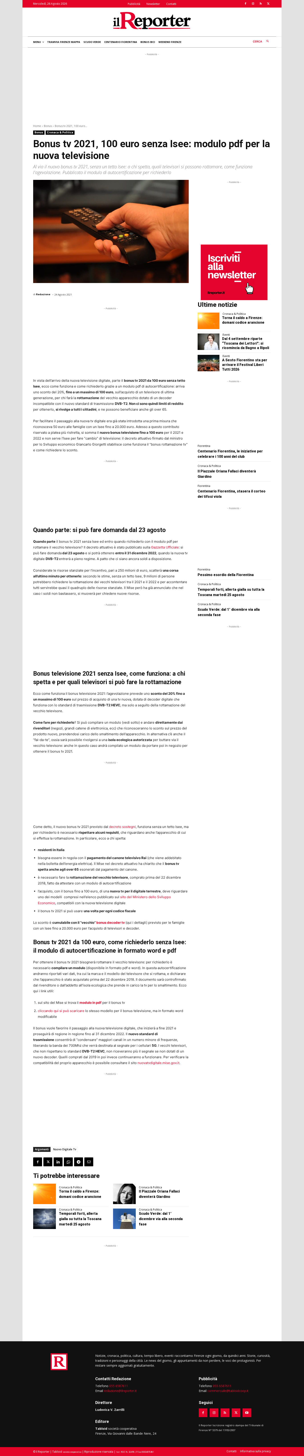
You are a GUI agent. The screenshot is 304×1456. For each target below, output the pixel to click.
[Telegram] (78, 1161)
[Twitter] (268, 3)
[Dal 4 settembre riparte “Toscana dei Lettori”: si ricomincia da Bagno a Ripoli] (209, 341)
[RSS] (260, 3)
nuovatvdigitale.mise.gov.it (158, 1063)
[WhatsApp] (68, 1161)
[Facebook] (245, 3)
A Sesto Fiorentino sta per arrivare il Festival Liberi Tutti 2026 (244, 365)
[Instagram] (253, 3)
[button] (262, 41)
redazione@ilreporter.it (120, 1391)
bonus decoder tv (111, 922)
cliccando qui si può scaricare (61, 1011)
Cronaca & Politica (60, 132)
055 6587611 (118, 1386)
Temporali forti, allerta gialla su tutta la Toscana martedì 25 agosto (80, 1218)
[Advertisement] (152, 88)
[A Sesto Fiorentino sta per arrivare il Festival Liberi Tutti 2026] (209, 363)
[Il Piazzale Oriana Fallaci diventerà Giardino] (124, 1194)
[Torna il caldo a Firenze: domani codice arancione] (44, 1194)
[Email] (88, 1161)
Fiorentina (204, 446)
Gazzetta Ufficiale (165, 547)
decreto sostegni (122, 827)
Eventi (226, 335)
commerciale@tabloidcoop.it (228, 1391)
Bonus (48, 126)
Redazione (43, 294)
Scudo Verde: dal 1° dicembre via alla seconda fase (161, 1218)
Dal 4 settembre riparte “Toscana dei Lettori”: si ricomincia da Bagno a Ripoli (245, 343)
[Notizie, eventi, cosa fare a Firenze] (152, 20)
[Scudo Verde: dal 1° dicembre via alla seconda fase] (124, 1219)
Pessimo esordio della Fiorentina (226, 575)
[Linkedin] (58, 1161)
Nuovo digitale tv (64, 1149)
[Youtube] (247, 1412)
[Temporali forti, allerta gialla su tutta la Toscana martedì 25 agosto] (44, 1219)
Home (37, 126)
